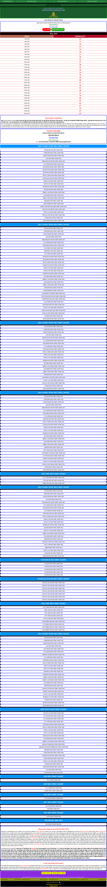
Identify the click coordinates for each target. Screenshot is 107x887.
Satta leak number (80, 877)
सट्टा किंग (34, 848)
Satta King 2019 (41, 831)
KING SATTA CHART (92, 1)
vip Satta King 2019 (49, 877)
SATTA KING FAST (7, 1)
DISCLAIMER (62, 873)
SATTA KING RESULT (63, 1)
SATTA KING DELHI (31, 1)
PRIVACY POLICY (46, 873)
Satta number (72, 877)
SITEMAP (54, 873)
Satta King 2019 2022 (39, 877)
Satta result (32, 877)
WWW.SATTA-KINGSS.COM (53, 10)
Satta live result (66, 877)
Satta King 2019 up (58, 877)
